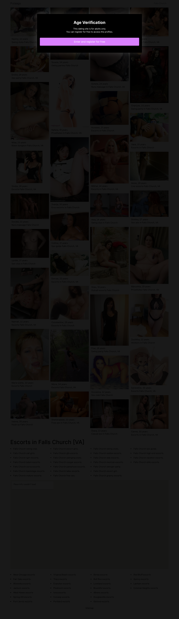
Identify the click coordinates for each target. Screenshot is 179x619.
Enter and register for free (89, 41)
